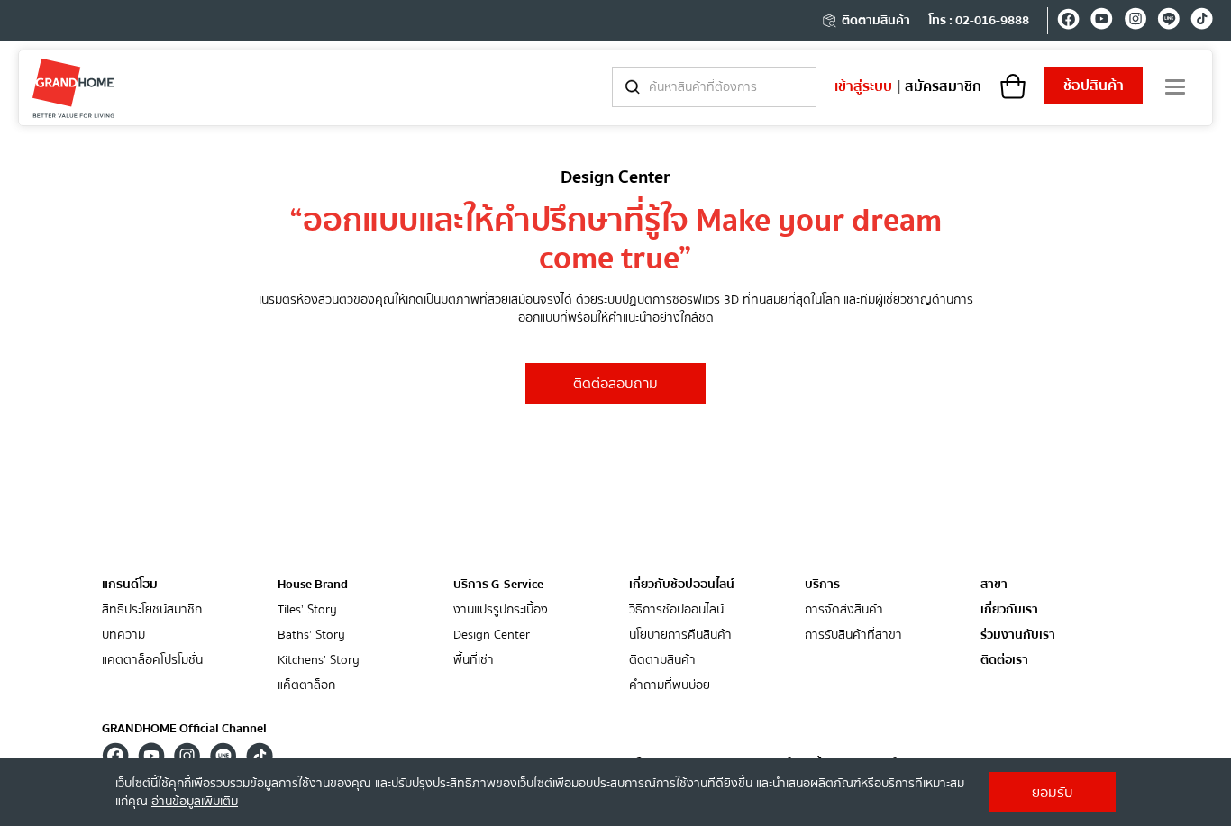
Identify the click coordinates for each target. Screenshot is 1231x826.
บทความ (123, 635)
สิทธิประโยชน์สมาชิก (152, 610)
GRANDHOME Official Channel (184, 729)
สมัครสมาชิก (943, 86)
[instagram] (1135, 21)
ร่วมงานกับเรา (1017, 635)
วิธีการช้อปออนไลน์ (676, 610)
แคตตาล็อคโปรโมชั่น (152, 660)
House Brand (313, 585)
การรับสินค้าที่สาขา (853, 635)
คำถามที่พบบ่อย (669, 685)
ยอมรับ (1052, 792)
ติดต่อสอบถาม (615, 383)
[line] (1168, 21)
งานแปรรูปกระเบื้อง (500, 610)
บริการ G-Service (498, 585)
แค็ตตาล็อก (306, 685)
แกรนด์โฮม (130, 585)
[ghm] (73, 88)
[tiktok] (1201, 21)
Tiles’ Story (307, 610)
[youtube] (1101, 21)
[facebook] (1068, 21)
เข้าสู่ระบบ (863, 86)
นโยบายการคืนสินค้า (680, 635)
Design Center (491, 635)
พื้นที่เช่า (473, 660)
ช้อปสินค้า (1093, 85)
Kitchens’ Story (319, 660)
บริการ (822, 585)
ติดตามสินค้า (876, 21)
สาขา (994, 585)
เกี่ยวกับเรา (1009, 610)
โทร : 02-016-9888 (978, 21)
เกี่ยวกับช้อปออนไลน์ (681, 585)
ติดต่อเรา (1004, 660)
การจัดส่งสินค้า (844, 610)
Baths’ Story (311, 635)
